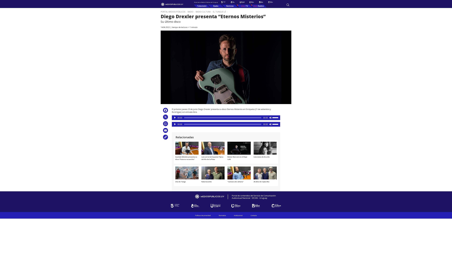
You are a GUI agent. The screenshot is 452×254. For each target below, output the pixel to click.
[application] (226, 117)
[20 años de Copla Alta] (265, 173)
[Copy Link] (165, 138)
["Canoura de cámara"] (239, 173)
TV (247, 6)
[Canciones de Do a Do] (265, 148)
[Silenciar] (270, 118)
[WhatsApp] (165, 124)
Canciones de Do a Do (262, 157)
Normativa (222, 215)
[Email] (165, 131)
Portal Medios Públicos (173, 11)
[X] (165, 118)
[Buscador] (288, 5)
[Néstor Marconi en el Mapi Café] (239, 148)
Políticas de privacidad (203, 215)
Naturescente (206, 182)
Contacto (254, 215)
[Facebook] (165, 111)
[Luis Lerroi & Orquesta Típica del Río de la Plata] (213, 148)
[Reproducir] (175, 118)
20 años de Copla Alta (261, 182)
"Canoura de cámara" (235, 182)
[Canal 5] (223, 2)
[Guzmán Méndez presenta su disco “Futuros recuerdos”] (187, 148)
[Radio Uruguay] (242, 2)
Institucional (238, 215)
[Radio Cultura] (270, 2)
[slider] (275, 117)
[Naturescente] (213, 173)
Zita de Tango (180, 182)
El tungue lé (219, 11)
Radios (261, 6)
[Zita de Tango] (187, 173)
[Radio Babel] (261, 2)
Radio (215, 6)
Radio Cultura (203, 11)
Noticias (230, 6)
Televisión (201, 6)
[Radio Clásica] (252, 2)
